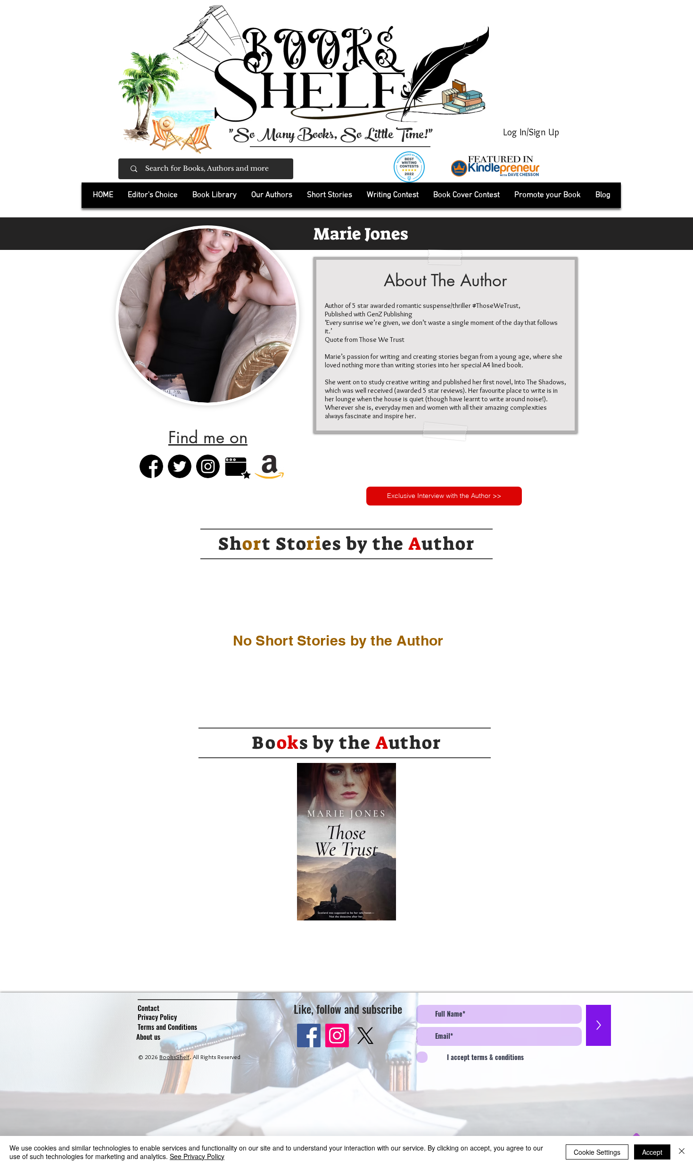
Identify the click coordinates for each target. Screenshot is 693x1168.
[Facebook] (309, 1035)
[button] (214, 195)
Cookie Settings (597, 1152)
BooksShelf (174, 1056)
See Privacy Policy (197, 1156)
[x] (365, 1035)
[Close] (681, 1151)
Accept (652, 1152)
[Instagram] (337, 1035)
